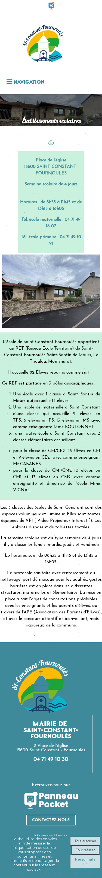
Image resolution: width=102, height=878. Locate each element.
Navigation (29, 82)
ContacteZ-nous (51, 820)
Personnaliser (85, 861)
